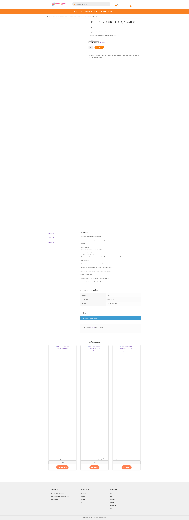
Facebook (55, 499)
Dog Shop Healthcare (93, 57)
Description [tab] (51, 233)
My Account (84, 493)
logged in (92, 327)
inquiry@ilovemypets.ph (63, 496)
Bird (111, 11)
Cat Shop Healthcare (62, 16)
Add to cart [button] (94, 467)
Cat (81, 11)
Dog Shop (137, 55)
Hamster (87, 11)
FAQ (82, 502)
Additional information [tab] (54, 237)
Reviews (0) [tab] (51, 242)
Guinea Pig (104, 11)
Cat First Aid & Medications (74, 16)
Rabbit (96, 11)
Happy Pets (101, 57)
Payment (83, 496)
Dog (75, 11)
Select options (62, 467)
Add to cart (99, 47)
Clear (103, 42)
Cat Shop (55, 16)
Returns (83, 499)
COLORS (91, 40)
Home (50, 16)
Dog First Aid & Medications (128, 55)
